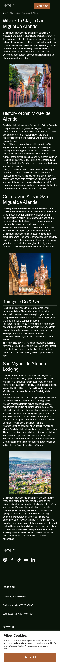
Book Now (42, 5)
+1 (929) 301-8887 (24, 605)
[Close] (57, 633)
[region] (30, 648)
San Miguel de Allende (14, 32)
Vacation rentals (19, 403)
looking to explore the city (25, 323)
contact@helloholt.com (14, 596)
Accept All (30, 657)
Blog (4, 13)
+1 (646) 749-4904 (24, 613)
